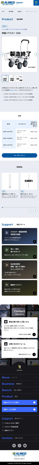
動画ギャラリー (9, 430)
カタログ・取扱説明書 (11, 427)
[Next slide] (36, 54)
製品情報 (11, 11)
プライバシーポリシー (19, 458)
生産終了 (20, 11)
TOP (3, 11)
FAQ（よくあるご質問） (12, 423)
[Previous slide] (30, 211)
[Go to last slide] (2, 54)
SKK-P (12, 90)
